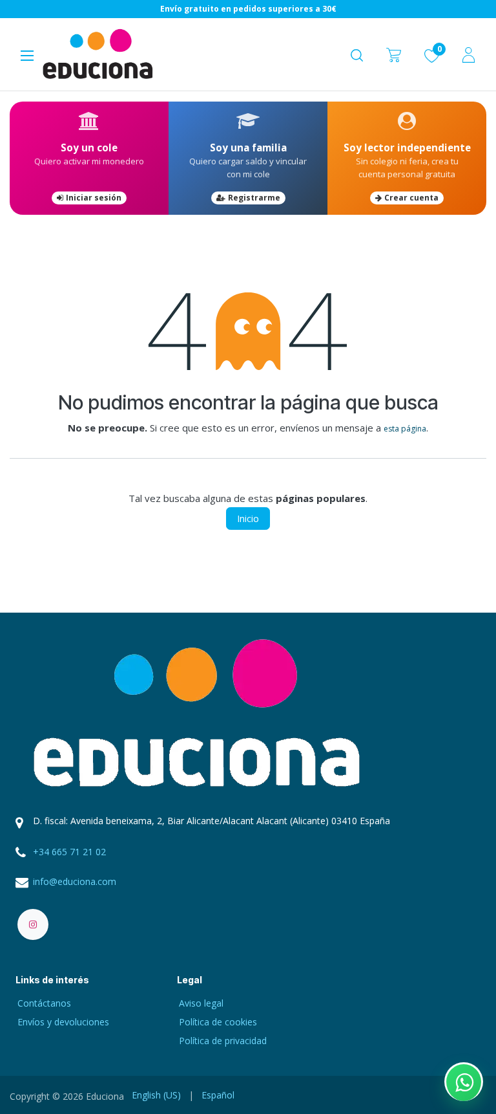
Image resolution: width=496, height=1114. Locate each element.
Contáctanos (44, 1003)
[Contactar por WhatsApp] (463, 1081)
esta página (405, 428)
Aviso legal (201, 1003)
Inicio (248, 518)
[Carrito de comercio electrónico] (393, 54)
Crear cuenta (411, 197)
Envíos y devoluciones (63, 1022)
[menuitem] (156, 1095)
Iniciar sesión (93, 197)
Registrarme (254, 197)
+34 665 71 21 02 (69, 852)
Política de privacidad (223, 1040)
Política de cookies (218, 1022)
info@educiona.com (74, 881)
